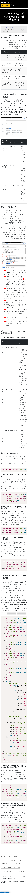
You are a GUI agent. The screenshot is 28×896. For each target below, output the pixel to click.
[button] (4, 892)
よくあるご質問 (12, 860)
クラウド (3, 860)
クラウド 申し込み (6, 871)
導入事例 (16, 856)
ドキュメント (15, 28)
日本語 (4, 892)
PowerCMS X (6, 2)
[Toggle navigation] (13, 5)
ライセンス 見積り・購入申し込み (10, 867)
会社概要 (9, 856)
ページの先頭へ (20, 871)
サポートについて (15, 864)
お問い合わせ (5, 864)
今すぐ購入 (6, 5)
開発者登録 (22, 860)
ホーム (3, 856)
